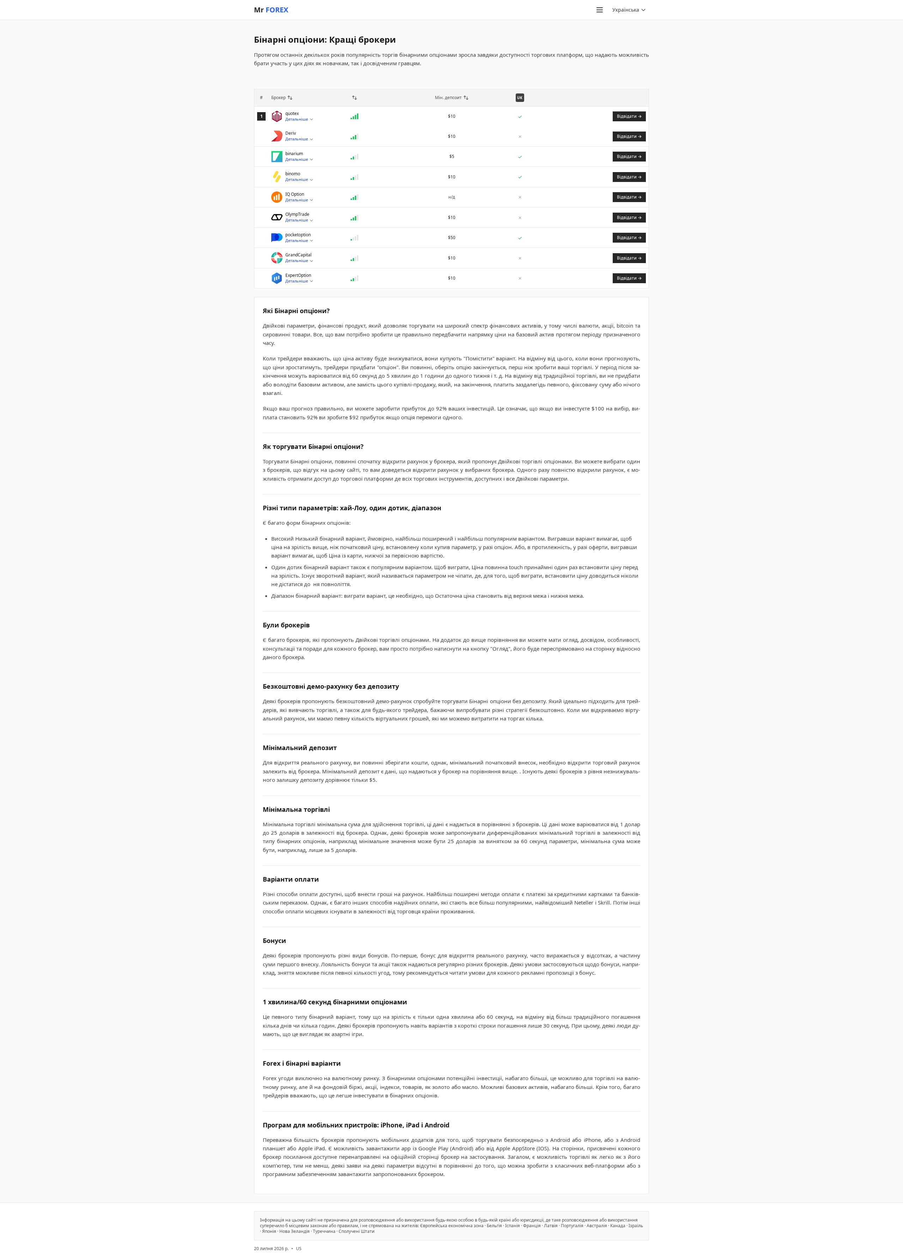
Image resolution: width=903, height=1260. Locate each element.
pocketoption (298, 235)
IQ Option (294, 194)
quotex (292, 113)
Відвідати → (629, 116)
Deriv (290, 133)
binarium (294, 154)
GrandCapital (298, 255)
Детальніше (296, 119)
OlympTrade (297, 214)
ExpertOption (298, 275)
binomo (292, 174)
